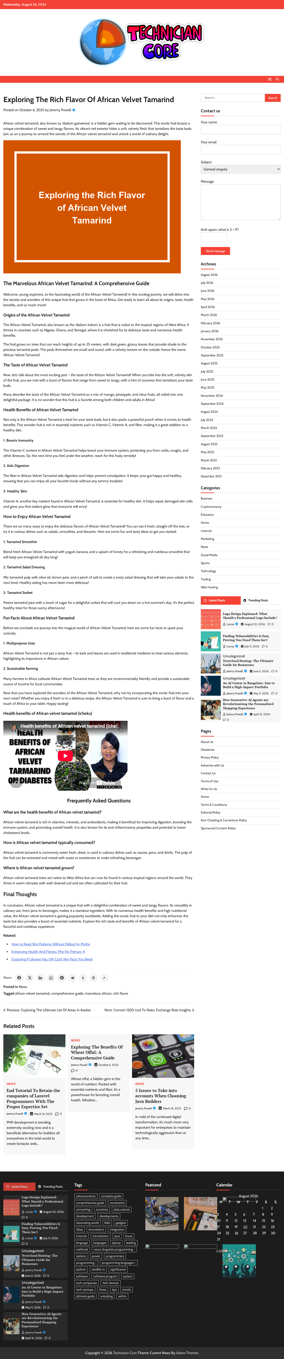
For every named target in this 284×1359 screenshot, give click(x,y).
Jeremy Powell (60, 110)
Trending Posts (258, 600)
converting (83, 1209)
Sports (205, 563)
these (102, 1290)
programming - (86, 1263)
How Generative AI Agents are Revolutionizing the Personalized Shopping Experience (248, 704)
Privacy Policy (210, 757)
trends (126, 1290)
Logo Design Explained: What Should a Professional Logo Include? (250, 616)
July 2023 (207, 420)
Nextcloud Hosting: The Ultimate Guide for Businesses (248, 663)
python (81, 1269)
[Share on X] (30, 978)
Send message (215, 251)
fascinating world (87, 1223)
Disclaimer (208, 750)
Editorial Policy (210, 812)
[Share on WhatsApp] (51, 978)
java (117, 1236)
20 (245, 1227)
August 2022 (209, 444)
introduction (101, 1236)
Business (206, 498)
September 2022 (212, 436)
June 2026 (207, 291)
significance (118, 1269)
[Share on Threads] (93, 978)
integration (117, 1229)
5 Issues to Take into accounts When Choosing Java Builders (160, 1096)
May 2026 (207, 299)
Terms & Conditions (214, 805)
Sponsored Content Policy (218, 828)
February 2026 (210, 323)
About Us (207, 742)
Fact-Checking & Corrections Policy (224, 820)
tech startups (84, 1290)
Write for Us (209, 789)
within (122, 1296)
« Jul (219, 1250)
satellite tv (98, 1269)
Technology (208, 571)
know (128, 1236)
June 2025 (207, 379)
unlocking (106, 1296)
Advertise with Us (212, 765)
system (127, 1276)
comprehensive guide (67, 993)
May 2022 (207, 452)
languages (99, 1243)
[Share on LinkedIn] (40, 978)
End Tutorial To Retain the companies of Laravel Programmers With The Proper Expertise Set (33, 1099)
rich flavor (120, 993)
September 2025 (212, 355)
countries (102, 1209)
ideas (79, 1229)
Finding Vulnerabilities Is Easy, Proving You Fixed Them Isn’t (246, 638)
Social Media (209, 555)
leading (131, 1243)
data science (122, 1209)
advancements (86, 1196)
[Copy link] (104, 978)
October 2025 (210, 347)
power (96, 1256)
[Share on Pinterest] (61, 978)
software (82, 1276)
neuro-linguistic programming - (114, 1249)
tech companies (86, 1283)
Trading (206, 579)
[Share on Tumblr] (83, 978)
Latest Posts (217, 600)
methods (82, 1249)
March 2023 (209, 428)
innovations (96, 1229)
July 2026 (207, 283)
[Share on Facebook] (19, 978)
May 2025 (207, 387)
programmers (115, 1256)
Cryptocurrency (211, 507)
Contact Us (208, 773)
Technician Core (125, 1353)
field (107, 1223)
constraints (117, 1203)
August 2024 (209, 412)
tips (114, 1290)
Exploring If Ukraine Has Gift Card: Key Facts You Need (52, 959)
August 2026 (209, 275)
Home (205, 523)
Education (207, 515)
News (23, 987)
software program (105, 1276)
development (85, 1216)
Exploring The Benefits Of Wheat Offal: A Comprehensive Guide (97, 1052)
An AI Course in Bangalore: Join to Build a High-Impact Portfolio (249, 685)
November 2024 (212, 396)
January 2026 (210, 331)
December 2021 (211, 476)
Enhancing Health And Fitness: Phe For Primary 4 (48, 952)
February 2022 (210, 468)
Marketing (207, 539)
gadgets (121, 1223)
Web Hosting (209, 587)
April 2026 (208, 307)
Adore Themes (187, 1353)
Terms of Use (209, 781)
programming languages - (119, 1263)
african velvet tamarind (32, 993)
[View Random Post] (269, 79)
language (82, 1243)
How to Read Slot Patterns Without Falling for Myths (51, 944)
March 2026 (209, 315)
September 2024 (212, 404)
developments (108, 1216)
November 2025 (212, 339)
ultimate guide (85, 1296)
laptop (116, 1243)
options (81, 1256)
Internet (206, 531)
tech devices (111, 1283)
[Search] (277, 79)
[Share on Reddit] (72, 978)
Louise (230, 624)
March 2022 (209, 460)
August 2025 (209, 363)
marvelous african (98, 993)
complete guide (111, 1196)
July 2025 (207, 371)
